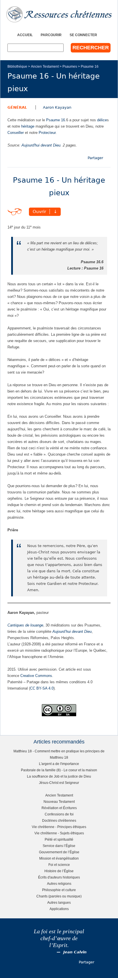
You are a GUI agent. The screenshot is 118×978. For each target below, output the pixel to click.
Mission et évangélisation (59, 858)
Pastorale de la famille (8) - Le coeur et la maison (59, 770)
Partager (95, 158)
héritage (27, 126)
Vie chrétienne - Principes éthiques (59, 827)
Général (17, 107)
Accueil (25, 35)
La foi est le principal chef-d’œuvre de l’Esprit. (59, 938)
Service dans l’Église (59, 846)
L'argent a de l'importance (59, 764)
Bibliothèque (17, 66)
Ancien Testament (45, 66)
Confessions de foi (59, 814)
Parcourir (51, 35)
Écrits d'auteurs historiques (59, 877)
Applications (59, 909)
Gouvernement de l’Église (59, 852)
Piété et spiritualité (59, 839)
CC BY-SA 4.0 (42, 688)
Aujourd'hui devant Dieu (40, 145)
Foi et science (59, 864)
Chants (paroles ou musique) (59, 896)
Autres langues (59, 902)
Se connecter (83, 35)
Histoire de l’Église (59, 871)
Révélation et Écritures (59, 808)
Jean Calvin (74, 952)
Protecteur (47, 132)
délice (102, 120)
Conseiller (15, 132)
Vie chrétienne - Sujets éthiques (59, 833)
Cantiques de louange (25, 625)
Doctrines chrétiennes (59, 820)
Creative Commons (36, 676)
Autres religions (59, 883)
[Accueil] (59, 14)
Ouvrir (39, 211)
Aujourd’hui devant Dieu (72, 631)
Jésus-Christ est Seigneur (59, 782)
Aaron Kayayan (57, 107)
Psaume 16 (90, 66)
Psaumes (69, 66)
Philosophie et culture (59, 890)
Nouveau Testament (59, 801)
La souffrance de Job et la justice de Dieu (59, 776)
